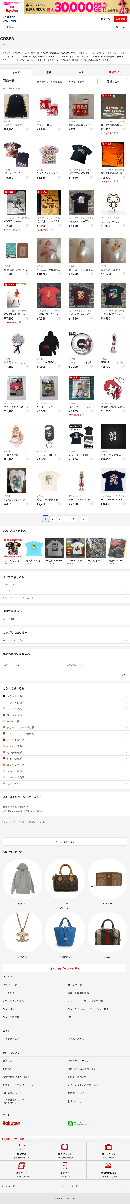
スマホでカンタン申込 (21, 1174)
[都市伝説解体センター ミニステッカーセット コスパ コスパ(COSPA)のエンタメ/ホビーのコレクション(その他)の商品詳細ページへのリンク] (81, 106)
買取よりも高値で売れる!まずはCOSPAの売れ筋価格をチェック (23, 808)
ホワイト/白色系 (15, 702)
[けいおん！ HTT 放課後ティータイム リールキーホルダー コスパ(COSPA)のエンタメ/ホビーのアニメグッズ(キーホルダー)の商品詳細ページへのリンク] (49, 436)
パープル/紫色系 (15, 740)
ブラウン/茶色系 (15, 715)
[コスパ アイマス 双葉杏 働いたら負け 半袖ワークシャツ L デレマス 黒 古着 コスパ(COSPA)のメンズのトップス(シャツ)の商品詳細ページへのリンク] (113, 436)
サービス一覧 (8, 1186)
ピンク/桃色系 (14, 752)
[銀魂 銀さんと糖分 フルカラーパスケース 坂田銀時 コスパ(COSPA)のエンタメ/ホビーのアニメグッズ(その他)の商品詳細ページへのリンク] (16, 250)
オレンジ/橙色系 (15, 764)
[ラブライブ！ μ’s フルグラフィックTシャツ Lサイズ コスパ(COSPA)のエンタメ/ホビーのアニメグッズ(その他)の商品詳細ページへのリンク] (49, 154)
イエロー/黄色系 (15, 746)
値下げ (115, 72)
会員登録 (120, 19)
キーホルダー (10, 403)
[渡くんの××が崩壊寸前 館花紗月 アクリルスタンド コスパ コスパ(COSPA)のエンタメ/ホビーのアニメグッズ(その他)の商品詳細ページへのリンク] (113, 250)
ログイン (105, 19)
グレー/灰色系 (14, 708)
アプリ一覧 (72, 1186)
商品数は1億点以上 (21, 1156)
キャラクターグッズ (46, 121)
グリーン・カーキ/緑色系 (20, 727)
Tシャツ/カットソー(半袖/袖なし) (113, 121)
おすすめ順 (57, 81)
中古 (81, 72)
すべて (16, 72)
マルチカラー (13, 783)
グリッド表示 (77, 81)
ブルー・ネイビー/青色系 (20, 733)
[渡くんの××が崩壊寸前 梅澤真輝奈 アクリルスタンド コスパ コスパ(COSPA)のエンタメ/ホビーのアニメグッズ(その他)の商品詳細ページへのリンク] (49, 250)
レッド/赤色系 (14, 758)
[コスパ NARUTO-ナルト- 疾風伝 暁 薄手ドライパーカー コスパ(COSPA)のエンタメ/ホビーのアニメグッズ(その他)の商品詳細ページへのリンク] (49, 343)
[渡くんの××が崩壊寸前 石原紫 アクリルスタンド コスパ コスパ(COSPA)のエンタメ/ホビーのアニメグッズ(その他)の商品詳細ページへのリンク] (81, 250)
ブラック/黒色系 (15, 696)
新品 (48, 72)
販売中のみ (42, 81)
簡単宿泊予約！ (108, 1156)
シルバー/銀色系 (15, 771)
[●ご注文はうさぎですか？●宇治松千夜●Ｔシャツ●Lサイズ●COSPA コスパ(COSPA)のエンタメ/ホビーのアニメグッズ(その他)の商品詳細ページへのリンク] (16, 480)
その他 (7, 121)
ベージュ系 (12, 721)
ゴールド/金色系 (15, 777)
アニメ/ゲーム (75, 495)
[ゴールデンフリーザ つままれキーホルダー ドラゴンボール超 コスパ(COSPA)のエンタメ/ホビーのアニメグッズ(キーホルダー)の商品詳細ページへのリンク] (49, 388)
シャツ (104, 451)
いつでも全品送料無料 (64, 1156)
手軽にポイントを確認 (108, 1174)
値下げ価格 (9, 619)
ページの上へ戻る (65, 841)
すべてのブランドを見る (65, 968)
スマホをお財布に (65, 1174)
